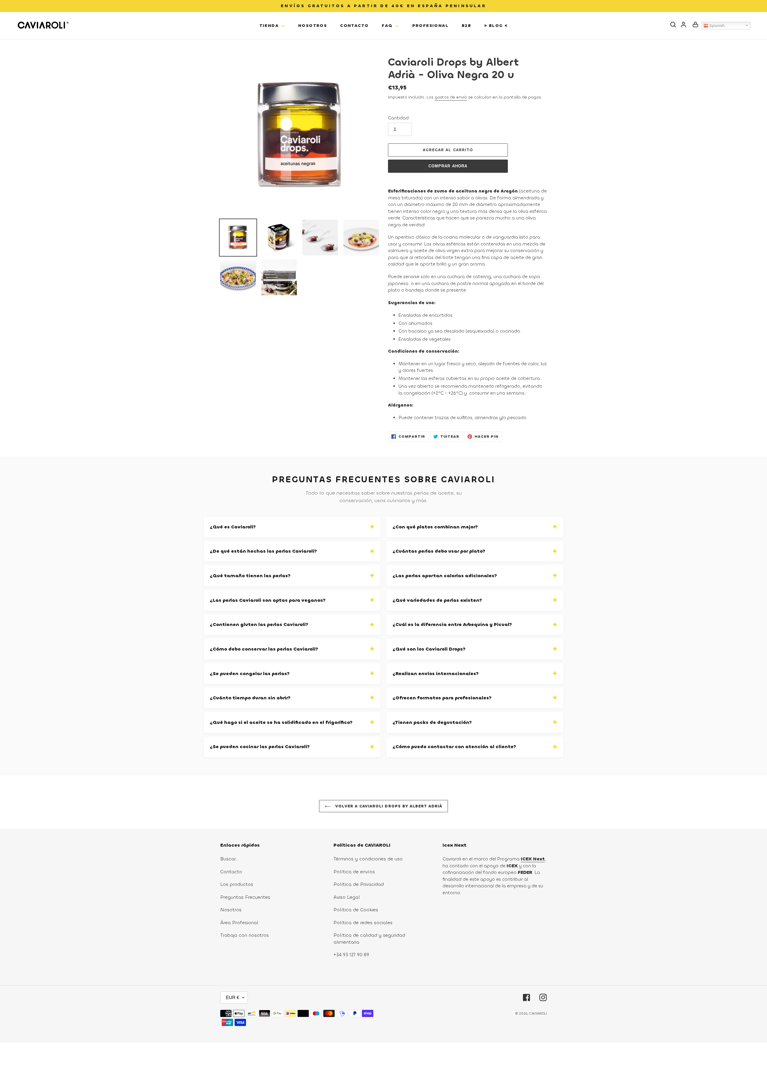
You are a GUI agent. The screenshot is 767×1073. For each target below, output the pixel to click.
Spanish (716, 25)
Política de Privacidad (358, 884)
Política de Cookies (355, 910)
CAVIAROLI (538, 1013)
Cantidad (398, 118)
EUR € (232, 997)
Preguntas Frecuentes (245, 897)
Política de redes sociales (362, 922)
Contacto (231, 872)
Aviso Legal (346, 897)
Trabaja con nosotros (244, 935)
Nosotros (230, 910)
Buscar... (229, 859)
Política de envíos (354, 872)
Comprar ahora (447, 166)
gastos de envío (451, 97)
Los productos (236, 884)
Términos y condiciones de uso (368, 859)
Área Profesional (239, 922)
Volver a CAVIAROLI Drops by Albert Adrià (388, 806)
